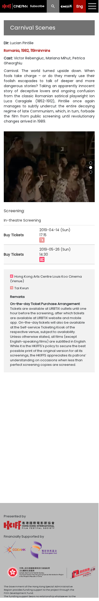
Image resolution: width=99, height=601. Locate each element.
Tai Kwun (21, 288)
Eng (80, 6)
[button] (90, 162)
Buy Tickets (14, 234)
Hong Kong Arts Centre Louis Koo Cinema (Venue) (46, 278)
